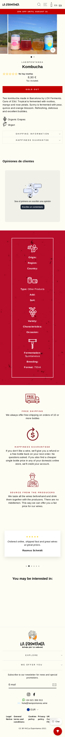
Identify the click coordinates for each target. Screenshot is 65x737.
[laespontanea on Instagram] (28, 694)
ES (55, 5)
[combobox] (60, 5)
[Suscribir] (54, 685)
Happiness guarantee (32, 140)
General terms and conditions (19, 719)
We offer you (31, 665)
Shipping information (32, 134)
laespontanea (32, 62)
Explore (31, 655)
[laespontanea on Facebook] (34, 694)
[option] (56, 5)
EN (60, 5)
